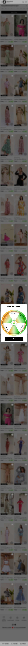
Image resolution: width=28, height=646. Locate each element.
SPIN (14, 339)
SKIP (24, 303)
